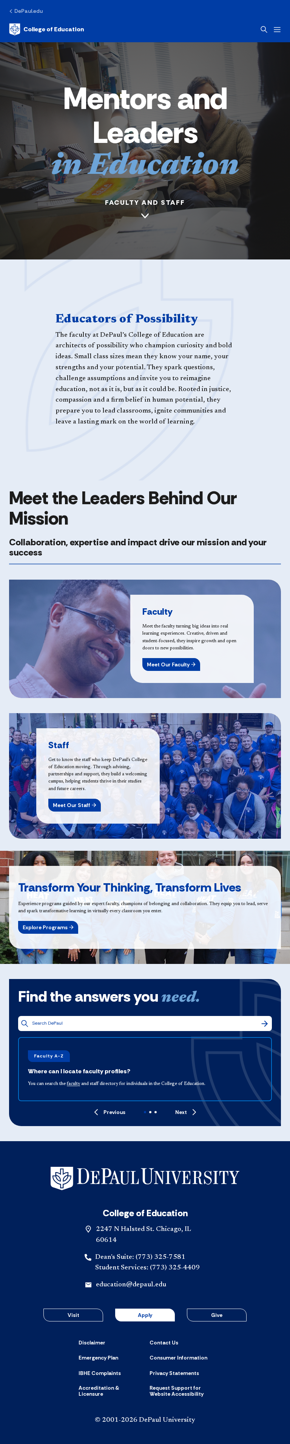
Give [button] (216, 1315)
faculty (73, 1084)
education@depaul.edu (131, 1284)
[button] (171, 664)
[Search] (265, 1023)
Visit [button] (73, 1315)
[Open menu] (277, 29)
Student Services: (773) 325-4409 (147, 1267)
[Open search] (264, 29)
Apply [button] (145, 1315)
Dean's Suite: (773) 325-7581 (140, 1257)
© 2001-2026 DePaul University (145, 1420)
